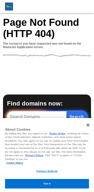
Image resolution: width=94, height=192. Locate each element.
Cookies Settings (47, 171)
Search (76, 117)
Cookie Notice (14, 162)
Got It (47, 183)
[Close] (87, 125)
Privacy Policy (34, 155)
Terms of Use (57, 133)
